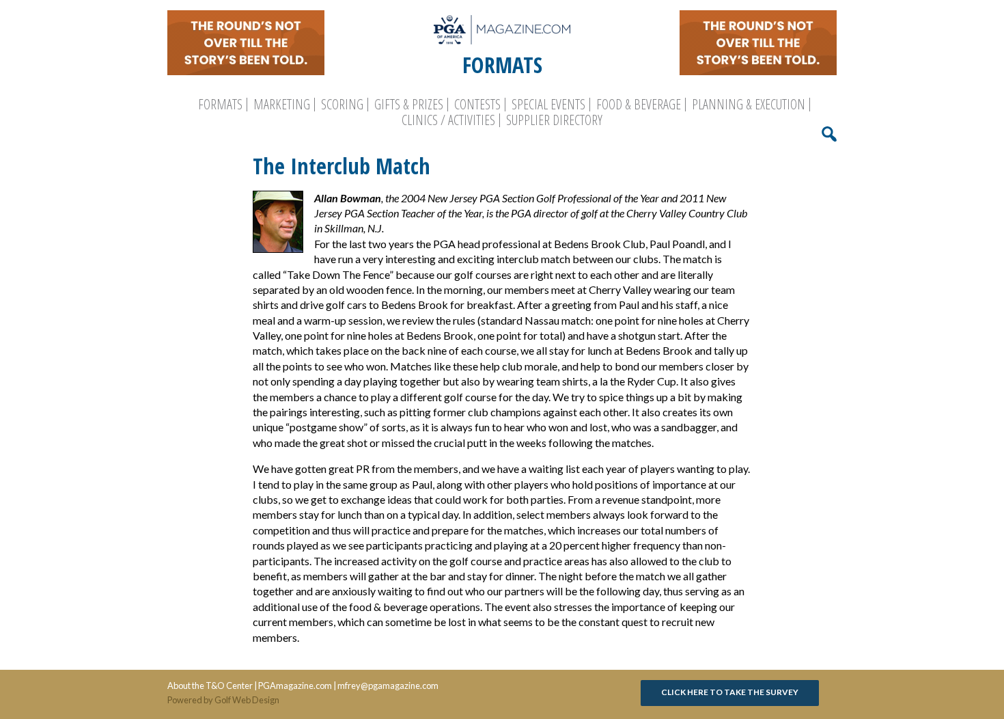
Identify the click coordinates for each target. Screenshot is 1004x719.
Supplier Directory (554, 120)
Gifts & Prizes (408, 104)
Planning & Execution (748, 104)
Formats (220, 104)
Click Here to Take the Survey (729, 692)
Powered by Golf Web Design (223, 699)
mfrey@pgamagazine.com (387, 685)
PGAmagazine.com (295, 685)
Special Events (548, 104)
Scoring (342, 104)
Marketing (281, 104)
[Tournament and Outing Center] (502, 29)
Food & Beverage (638, 104)
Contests (477, 104)
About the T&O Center (210, 685)
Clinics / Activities (448, 120)
